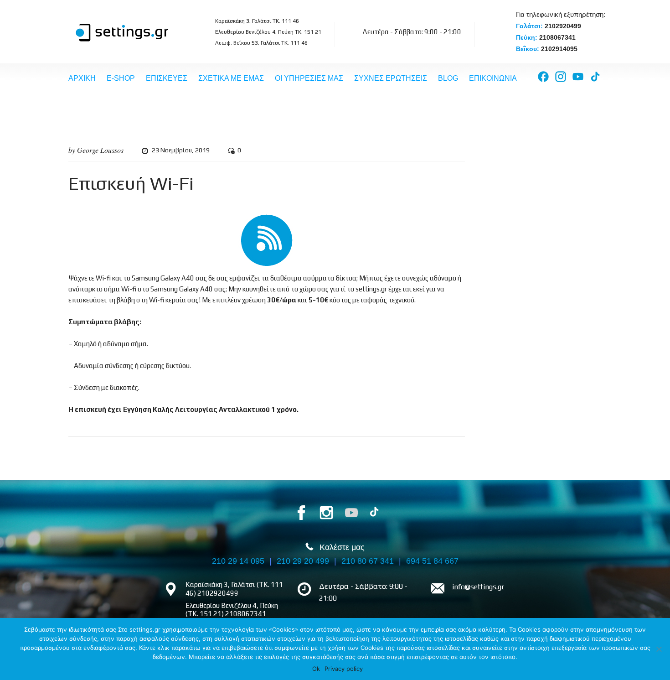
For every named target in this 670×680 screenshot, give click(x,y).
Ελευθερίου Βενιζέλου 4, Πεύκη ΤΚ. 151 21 (268, 32)
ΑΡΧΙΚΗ (82, 78)
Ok (316, 668)
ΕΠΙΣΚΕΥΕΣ (166, 78)
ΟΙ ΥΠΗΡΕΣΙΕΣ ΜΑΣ (309, 78)
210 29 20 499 (303, 561)
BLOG (448, 78)
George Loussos (100, 150)
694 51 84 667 (432, 561)
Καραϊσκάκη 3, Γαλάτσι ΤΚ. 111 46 (257, 21)
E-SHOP (121, 78)
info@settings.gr (478, 586)
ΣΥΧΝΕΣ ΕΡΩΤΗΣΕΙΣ (390, 78)
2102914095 (559, 48)
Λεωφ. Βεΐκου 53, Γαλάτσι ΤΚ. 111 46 (261, 43)
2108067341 (557, 37)
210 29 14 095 (238, 561)
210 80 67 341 (367, 561)
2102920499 (563, 26)
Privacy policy (344, 668)
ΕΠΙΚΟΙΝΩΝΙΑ (493, 78)
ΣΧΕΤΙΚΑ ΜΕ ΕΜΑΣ (231, 78)
